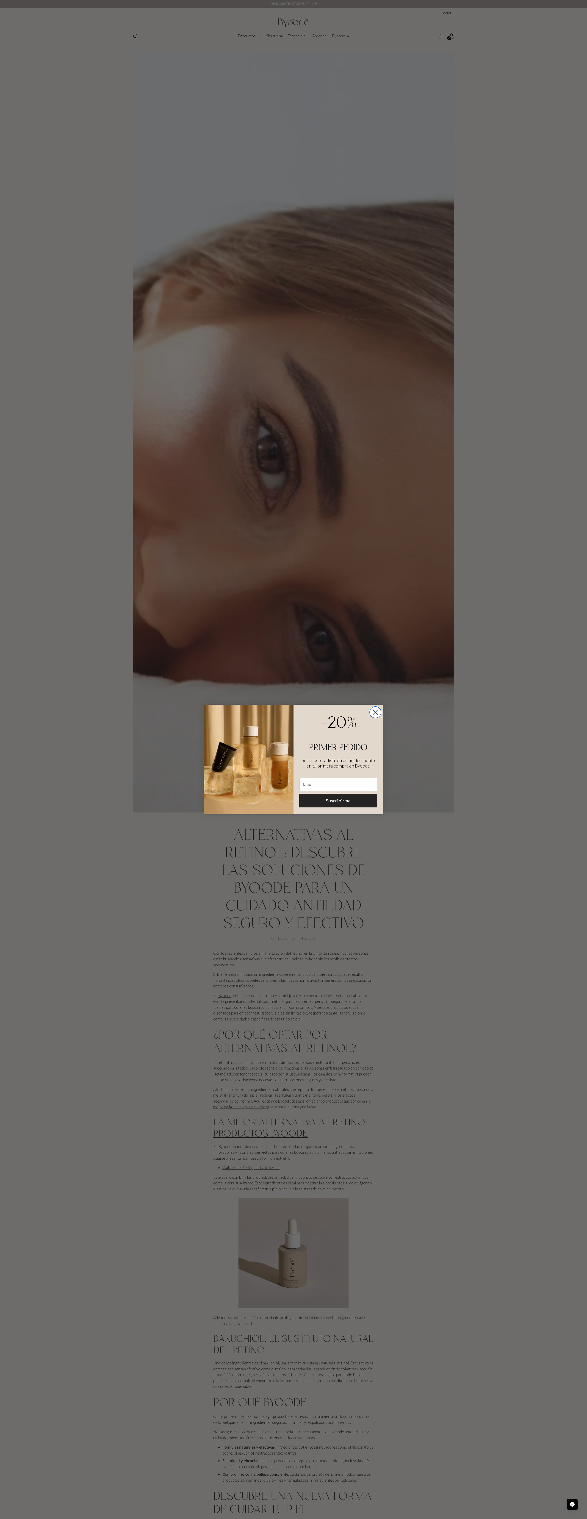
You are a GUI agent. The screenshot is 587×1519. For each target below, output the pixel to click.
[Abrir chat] (572, 1504)
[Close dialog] (375, 712)
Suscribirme (338, 800)
